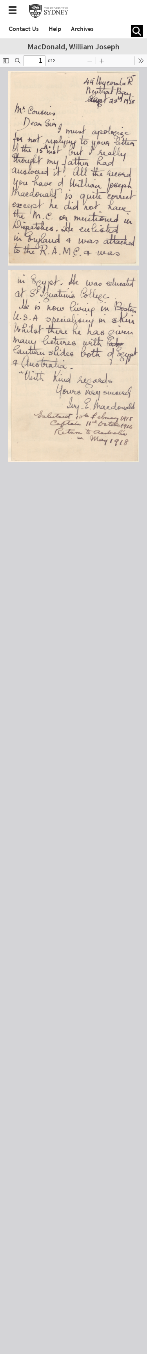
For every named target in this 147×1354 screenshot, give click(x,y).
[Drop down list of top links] (15, 11)
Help (55, 29)
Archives (82, 29)
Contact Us (24, 29)
